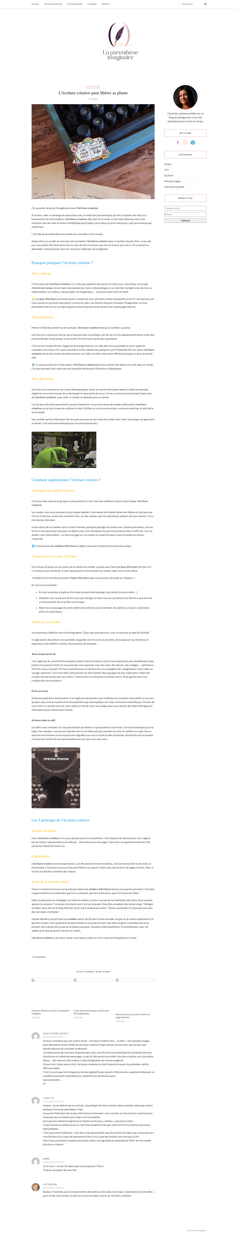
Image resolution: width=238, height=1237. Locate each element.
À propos (92, 4)
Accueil (35, 4)
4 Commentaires (39, 957)
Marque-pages (172, 181)
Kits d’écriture (75, 4)
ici (133, 577)
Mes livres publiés (174, 186)
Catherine (50, 1184)
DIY (166, 169)
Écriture (93, 86)
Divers (168, 164)
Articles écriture (53, 4)
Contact (106, 4)
